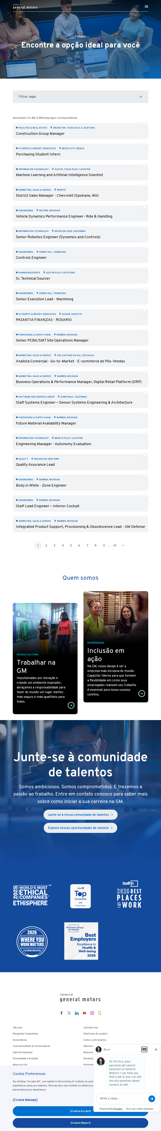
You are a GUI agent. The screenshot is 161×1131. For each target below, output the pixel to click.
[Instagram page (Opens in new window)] (92, 1013)
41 (114, 545)
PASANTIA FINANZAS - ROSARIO (44, 319)
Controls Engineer (31, 257)
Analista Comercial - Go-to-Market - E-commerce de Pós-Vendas (70, 361)
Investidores (20, 1040)
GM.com (17, 1027)
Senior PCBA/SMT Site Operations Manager (52, 340)
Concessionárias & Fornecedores (31, 1046)
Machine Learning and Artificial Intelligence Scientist (59, 175)
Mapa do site (20, 1064)
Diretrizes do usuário (95, 1033)
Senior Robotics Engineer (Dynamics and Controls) (58, 237)
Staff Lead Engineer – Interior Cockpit (48, 506)
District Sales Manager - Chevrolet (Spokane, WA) (57, 195)
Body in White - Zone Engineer (41, 485)
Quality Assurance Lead (35, 464)
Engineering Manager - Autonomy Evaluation (53, 444)
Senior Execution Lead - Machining (44, 299)
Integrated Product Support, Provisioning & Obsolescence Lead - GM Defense (80, 526)
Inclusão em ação (105, 654)
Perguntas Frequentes (25, 1033)
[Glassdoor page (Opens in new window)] (100, 1013)
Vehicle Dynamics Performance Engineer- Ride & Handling (64, 216)
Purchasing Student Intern (38, 154)
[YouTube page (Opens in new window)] (84, 1013)
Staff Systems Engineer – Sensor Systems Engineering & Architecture (74, 402)
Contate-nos (90, 1027)
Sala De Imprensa (22, 1052)
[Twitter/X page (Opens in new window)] (69, 1013)
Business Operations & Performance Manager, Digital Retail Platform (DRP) (79, 381)
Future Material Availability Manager (46, 423)
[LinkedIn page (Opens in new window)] (77, 1013)
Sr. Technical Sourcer (33, 278)
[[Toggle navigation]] (146, 6)
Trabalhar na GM (36, 666)
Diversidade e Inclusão (25, 1058)
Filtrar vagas (27, 96)
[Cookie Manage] (25, 1100)
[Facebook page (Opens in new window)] (61, 1013)
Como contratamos (94, 1040)
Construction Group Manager (40, 133)
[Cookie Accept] (80, 1111)
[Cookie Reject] (81, 1123)
